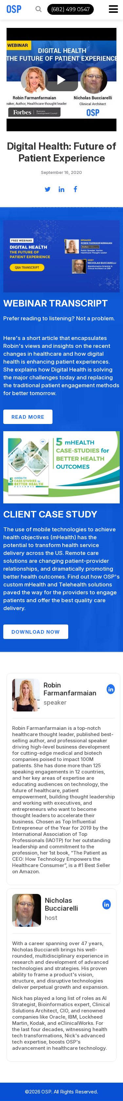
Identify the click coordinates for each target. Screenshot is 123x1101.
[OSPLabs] (14, 9)
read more (27, 417)
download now (35, 632)
